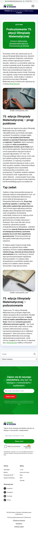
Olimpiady (7, 469)
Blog (21, 475)
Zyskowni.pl (27, 517)
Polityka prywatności (19, 520)
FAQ (21, 478)
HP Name (2, 368)
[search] (34, 354)
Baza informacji (24, 472)
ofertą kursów (14, 84)
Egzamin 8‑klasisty (9, 478)
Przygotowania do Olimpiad (19, 46)
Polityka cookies (19, 526)
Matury (6, 472)
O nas (21, 469)
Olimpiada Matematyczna (18, 43)
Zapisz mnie (19, 441)
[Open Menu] (33, 6)
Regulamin (19, 523)
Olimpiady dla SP (8, 475)
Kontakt (22, 480)
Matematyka (22, 41)
